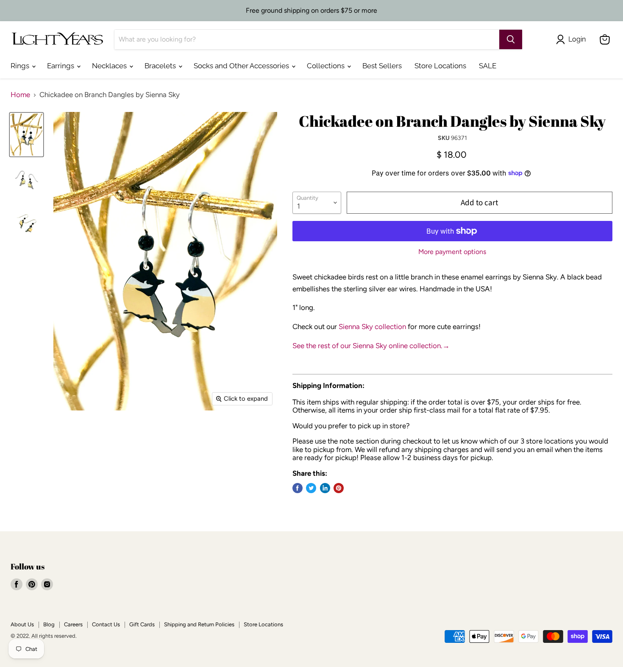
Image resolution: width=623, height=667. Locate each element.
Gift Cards (142, 624)
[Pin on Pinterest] (339, 488)
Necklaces (110, 65)
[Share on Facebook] (297, 488)
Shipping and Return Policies (199, 624)
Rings (21, 65)
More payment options (452, 252)
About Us (22, 624)
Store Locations (440, 65)
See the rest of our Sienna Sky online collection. (371, 345)
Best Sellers (382, 65)
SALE (487, 65)
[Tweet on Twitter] (311, 488)
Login (577, 39)
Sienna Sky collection (372, 326)
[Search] (510, 39)
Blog (49, 624)
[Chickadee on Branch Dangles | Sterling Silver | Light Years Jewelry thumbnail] (26, 134)
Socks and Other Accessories (242, 65)
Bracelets (161, 65)
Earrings (61, 65)
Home (20, 95)
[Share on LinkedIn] (325, 488)
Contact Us (106, 624)
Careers (73, 624)
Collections (326, 65)
